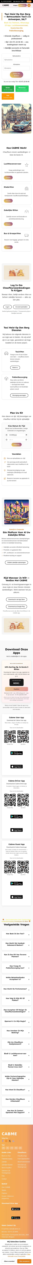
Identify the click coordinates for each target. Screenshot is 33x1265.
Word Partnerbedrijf (24, 1162)
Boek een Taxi (6, 1156)
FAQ (3, 1176)
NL (7, 1148)
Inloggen (15, 5)
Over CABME (6, 1187)
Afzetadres (16, 64)
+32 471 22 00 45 (23, 81)
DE (16, 1148)
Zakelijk (4, 1162)
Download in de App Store (16, 599)
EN (3, 1148)
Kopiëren (16, 689)
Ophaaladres (16, 56)
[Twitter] (10, 1141)
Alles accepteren (24, 1261)
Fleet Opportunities (23, 1159)
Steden (4, 1190)
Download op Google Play (16, 606)
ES (20, 1148)
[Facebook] (3, 1141)
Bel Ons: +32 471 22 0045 (10, 1231)
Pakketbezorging (7, 1159)
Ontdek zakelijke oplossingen (16, 562)
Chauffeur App (22, 1156)
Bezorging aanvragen (19, 395)
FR (12, 1148)
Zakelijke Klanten (7, 1165)
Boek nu (15, 367)
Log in (7, 307)
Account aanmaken (21, 307)
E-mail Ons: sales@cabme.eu (11, 1229)
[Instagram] (6, 1141)
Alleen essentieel (9, 1261)
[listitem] (8, 89)
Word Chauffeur (7, 1167)
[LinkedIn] (13, 1141)
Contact (4, 1179)
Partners (4, 1193)
